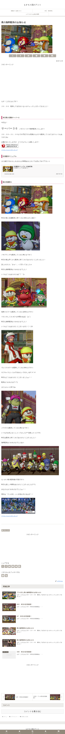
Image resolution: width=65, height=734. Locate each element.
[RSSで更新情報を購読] (6, 575)
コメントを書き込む (32, 711)
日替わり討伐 (6, 530)
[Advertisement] (32, 83)
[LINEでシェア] (44, 55)
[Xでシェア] (12, 55)
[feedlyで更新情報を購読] (2, 575)
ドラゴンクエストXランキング (9, 150)
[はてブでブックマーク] (28, 55)
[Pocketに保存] (36, 55)
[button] (52, 55)
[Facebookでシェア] (20, 55)
